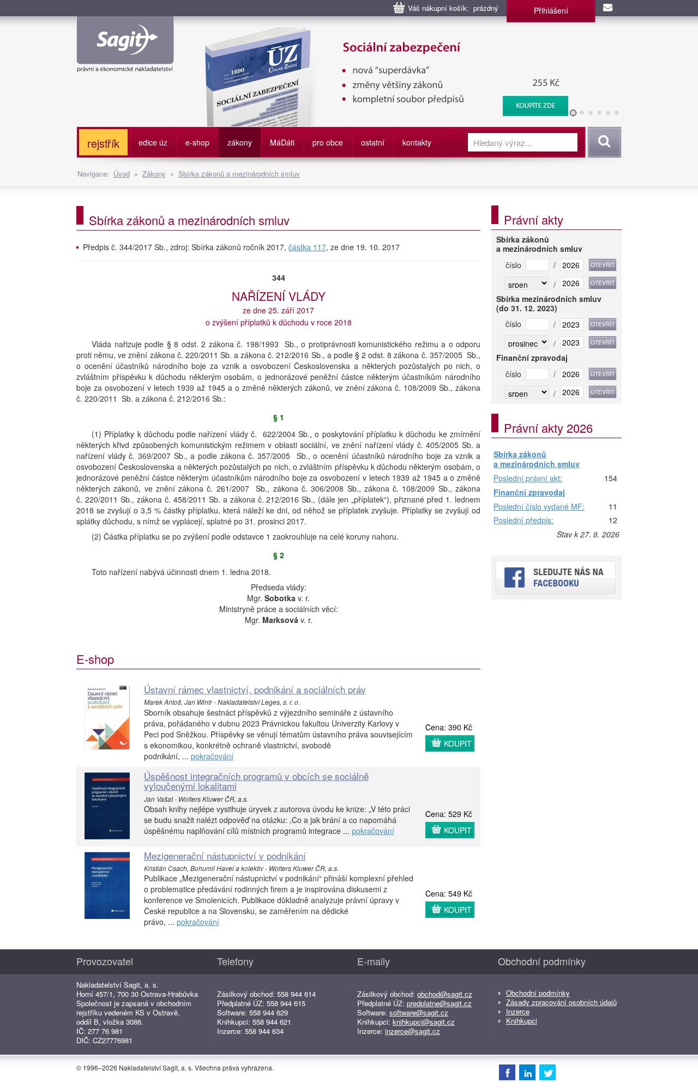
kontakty (416, 142)
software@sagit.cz (418, 1012)
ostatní (372, 142)
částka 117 (307, 246)
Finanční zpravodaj (529, 493)
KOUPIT (458, 743)
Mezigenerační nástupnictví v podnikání (225, 855)
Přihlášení (551, 10)
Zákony (154, 173)
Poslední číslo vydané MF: (539, 507)
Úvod (121, 173)
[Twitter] (547, 1072)
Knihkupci (521, 1020)
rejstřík (103, 143)
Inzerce (517, 1011)
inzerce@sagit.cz (412, 1031)
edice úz (153, 142)
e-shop (197, 142)
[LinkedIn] (527, 1072)
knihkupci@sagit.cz (424, 1022)
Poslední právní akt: (528, 478)
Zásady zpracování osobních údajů (561, 1002)
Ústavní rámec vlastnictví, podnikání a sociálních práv (255, 689)
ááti (282, 142)
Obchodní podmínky (538, 993)
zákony (239, 142)
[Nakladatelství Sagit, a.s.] (125, 63)
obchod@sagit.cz (444, 994)
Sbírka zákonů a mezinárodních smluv (239, 173)
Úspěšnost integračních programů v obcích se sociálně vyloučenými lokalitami (256, 781)
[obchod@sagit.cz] (608, 8)
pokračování (212, 756)
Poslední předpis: (523, 520)
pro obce (327, 142)
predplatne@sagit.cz (439, 1003)
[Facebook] (507, 1072)
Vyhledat (603, 142)
